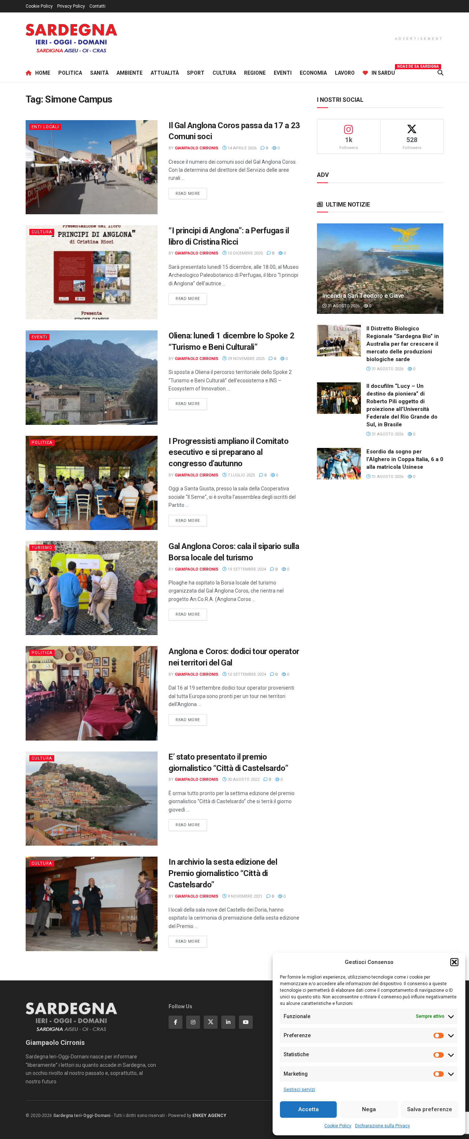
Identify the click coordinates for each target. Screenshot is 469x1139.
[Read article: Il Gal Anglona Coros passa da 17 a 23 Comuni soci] (92, 167)
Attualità (165, 73)
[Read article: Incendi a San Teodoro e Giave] (380, 268)
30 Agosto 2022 (242, 779)
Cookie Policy (337, 1125)
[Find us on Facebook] (175, 1022)
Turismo (42, 547)
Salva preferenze (429, 1109)
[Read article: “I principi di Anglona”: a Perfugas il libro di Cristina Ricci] (92, 272)
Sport (195, 73)
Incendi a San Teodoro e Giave (363, 295)
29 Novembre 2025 (245, 358)
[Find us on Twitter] (211, 1022)
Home (42, 73)
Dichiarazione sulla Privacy (382, 1125)
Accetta (308, 1109)
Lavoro (345, 73)
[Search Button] (440, 73)
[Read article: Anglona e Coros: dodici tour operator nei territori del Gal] (92, 693)
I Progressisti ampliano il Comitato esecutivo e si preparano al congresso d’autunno (229, 452)
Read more (191, 193)
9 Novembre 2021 (244, 896)
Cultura (224, 73)
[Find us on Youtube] (246, 1022)
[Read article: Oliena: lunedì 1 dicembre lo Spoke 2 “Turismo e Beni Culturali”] (92, 377)
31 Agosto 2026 (342, 306)
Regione (255, 73)
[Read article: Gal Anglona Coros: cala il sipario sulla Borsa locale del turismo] (92, 588)
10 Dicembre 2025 (244, 253)
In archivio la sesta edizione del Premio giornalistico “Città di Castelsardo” (223, 873)
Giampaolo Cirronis (196, 148)
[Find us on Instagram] (193, 1022)
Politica (70, 73)
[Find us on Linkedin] (228, 1022)
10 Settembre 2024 (246, 674)
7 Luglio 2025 (240, 475)
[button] (454, 962)
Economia (313, 73)
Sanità (99, 73)
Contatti (97, 6)
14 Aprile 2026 (241, 148)
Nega (369, 1109)
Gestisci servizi (299, 1089)
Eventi (283, 73)
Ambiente (130, 73)
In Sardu (383, 72)
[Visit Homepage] (71, 38)
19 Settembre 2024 (246, 569)
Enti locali (45, 127)
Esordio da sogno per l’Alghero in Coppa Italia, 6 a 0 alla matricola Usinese (404, 459)
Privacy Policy (71, 6)
